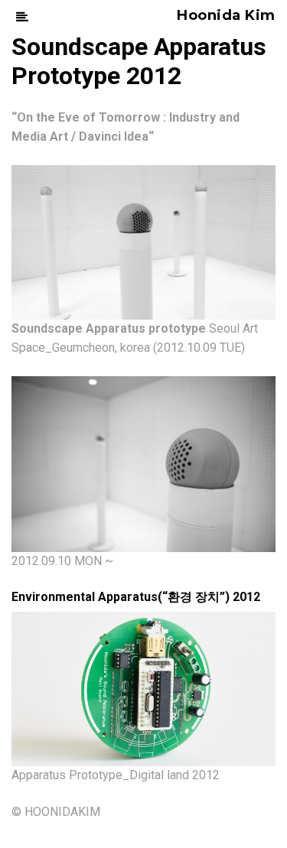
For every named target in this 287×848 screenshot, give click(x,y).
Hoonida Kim (226, 15)
